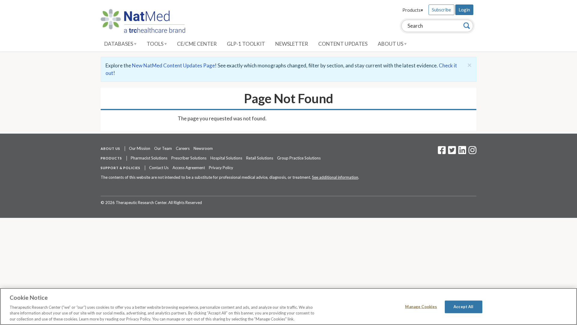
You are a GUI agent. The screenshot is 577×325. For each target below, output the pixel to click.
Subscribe (441, 9)
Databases (119, 44)
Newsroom (203, 148)
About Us (391, 44)
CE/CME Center (197, 44)
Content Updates (343, 44)
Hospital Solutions (226, 158)
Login (464, 9)
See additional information (335, 177)
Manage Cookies (421, 306)
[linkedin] (462, 152)
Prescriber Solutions (188, 158)
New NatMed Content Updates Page (173, 65)
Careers (183, 148)
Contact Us (159, 167)
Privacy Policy (221, 167)
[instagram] (472, 152)
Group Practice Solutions (299, 158)
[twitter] (451, 152)
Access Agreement (188, 167)
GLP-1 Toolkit (246, 44)
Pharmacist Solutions (149, 158)
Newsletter (291, 44)
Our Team (163, 148)
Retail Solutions (259, 158)
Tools (155, 44)
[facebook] (442, 152)
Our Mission (139, 148)
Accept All (463, 306)
